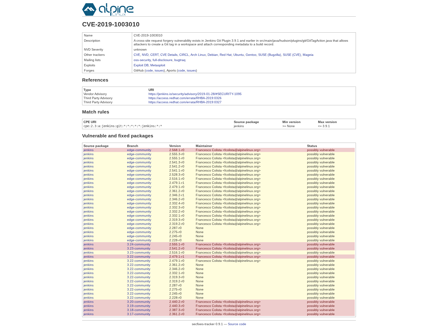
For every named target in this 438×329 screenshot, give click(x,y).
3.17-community (138, 314)
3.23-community (138, 248)
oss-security (142, 60)
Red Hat (226, 55)
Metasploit (157, 65)
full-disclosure (162, 60)
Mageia (308, 55)
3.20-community (138, 301)
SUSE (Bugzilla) (269, 55)
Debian (213, 55)
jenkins (88, 150)
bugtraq (179, 60)
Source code (237, 324)
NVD (145, 55)
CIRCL (184, 55)
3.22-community (138, 256)
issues (159, 70)
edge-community (139, 150)
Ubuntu (238, 55)
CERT (154, 55)
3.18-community (138, 310)
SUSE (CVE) (292, 55)
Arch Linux (198, 55)
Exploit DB (141, 65)
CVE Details (168, 55)
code (149, 70)
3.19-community (138, 306)
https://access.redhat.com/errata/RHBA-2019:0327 (185, 102)
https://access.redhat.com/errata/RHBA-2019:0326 (185, 98)
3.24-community (138, 244)
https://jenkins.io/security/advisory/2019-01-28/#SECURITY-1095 (195, 94)
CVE (137, 55)
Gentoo (251, 55)
